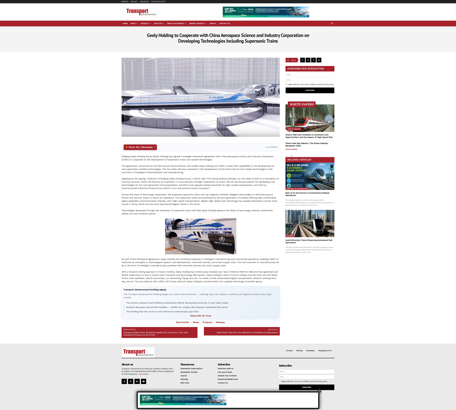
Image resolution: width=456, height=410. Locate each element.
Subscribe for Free (200, 315)
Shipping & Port (158, 1)
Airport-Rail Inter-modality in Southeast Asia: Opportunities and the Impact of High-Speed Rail (308, 136)
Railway (134, 1)
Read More (143, 374)
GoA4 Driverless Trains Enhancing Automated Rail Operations (308, 241)
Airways (124, 1)
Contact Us (224, 23)
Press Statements (175, 23)
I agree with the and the (310, 84)
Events (212, 23)
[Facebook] (302, 60)
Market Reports (196, 23)
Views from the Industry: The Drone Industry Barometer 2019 (306, 144)
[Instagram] (130, 381)
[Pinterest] (313, 60)
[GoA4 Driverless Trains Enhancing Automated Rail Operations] (309, 223)
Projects (145, 23)
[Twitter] (308, 60)
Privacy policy (328, 84)
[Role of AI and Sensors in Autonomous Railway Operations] (309, 176)
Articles (158, 23)
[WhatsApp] (319, 60)
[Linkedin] (137, 381)
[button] (332, 24)
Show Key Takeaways (141, 147)
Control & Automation (297, 189)
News (133, 23)
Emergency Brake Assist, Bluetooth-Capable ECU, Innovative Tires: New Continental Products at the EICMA (155, 333)
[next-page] (290, 155)
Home (125, 23)
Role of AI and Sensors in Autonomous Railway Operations (307, 194)
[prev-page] (286, 155)
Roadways (144, 1)
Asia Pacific (182, 322)
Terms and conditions (308, 84)
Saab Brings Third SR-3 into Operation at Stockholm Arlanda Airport (247, 332)
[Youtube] (143, 381)
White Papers (294, 129)
